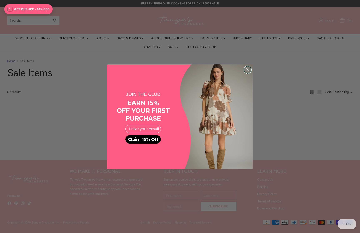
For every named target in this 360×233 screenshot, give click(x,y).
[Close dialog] (247, 69)
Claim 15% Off (143, 139)
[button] (28, 9)
